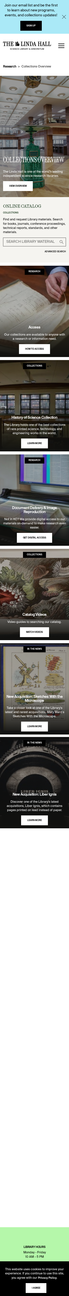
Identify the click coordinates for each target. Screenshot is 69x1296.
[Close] (64, 17)
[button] (61, 45)
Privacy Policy (47, 1278)
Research (9, 66)
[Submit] (61, 242)
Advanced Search (55, 252)
